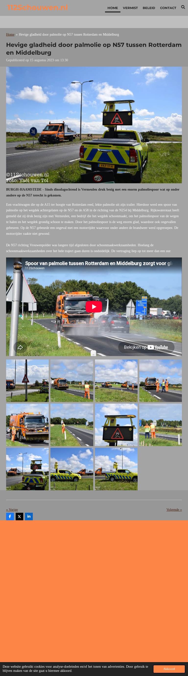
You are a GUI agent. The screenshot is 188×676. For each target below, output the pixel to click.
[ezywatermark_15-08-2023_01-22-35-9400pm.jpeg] (72, 425)
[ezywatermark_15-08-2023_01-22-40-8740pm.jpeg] (27, 380)
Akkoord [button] (169, 669)
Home (10, 34)
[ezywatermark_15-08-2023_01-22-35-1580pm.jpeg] (160, 425)
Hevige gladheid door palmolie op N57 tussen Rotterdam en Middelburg (69, 34)
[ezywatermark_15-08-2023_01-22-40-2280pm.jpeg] (72, 380)
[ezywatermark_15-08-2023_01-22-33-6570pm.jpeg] (116, 425)
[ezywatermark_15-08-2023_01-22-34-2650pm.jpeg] (27, 469)
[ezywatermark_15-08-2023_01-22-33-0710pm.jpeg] (72, 469)
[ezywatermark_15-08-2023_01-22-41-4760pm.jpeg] (116, 380)
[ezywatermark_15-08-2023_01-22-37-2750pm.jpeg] (27, 425)
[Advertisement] (94, 558)
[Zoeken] (183, 7)
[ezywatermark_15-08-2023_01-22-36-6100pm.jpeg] (160, 380)
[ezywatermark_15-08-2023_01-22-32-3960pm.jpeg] (116, 469)
